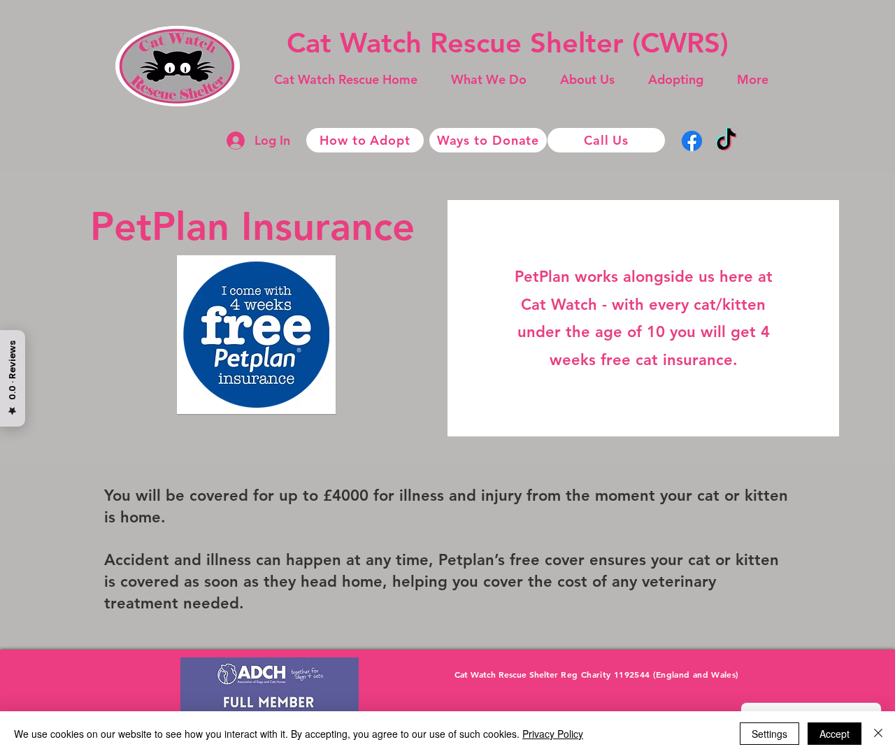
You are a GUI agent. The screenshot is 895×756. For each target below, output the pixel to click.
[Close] (878, 733)
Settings (769, 734)
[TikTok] (726, 141)
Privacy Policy (552, 734)
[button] (488, 79)
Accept (834, 734)
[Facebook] (692, 141)
